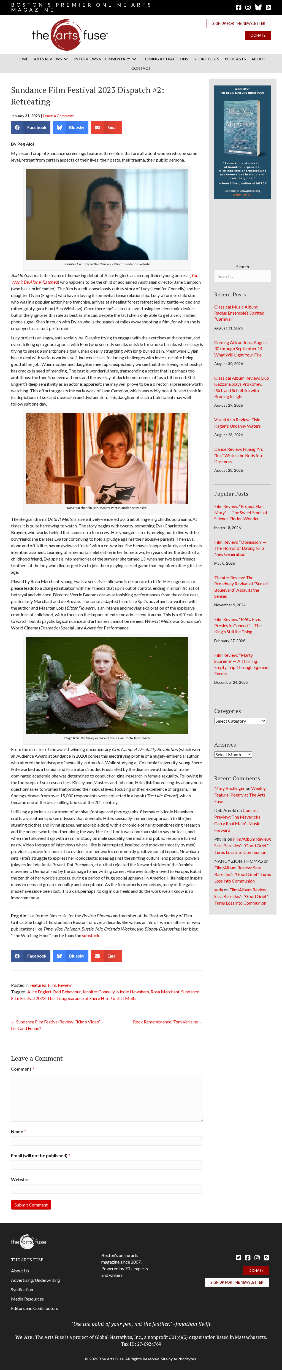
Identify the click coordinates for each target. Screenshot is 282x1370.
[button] (239, 23)
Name (18, 1131)
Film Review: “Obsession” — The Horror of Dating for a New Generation (240, 548)
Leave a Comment (58, 115)
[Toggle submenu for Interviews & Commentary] (134, 59)
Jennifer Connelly (98, 991)
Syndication (22, 1289)
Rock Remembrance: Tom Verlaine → (168, 1021)
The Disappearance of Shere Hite (78, 998)
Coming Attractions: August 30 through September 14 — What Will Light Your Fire (240, 348)
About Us (20, 1270)
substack (90, 935)
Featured (37, 985)
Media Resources (27, 1298)
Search (242, 266)
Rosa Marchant (165, 991)
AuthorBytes (184, 1358)
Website (20, 1179)
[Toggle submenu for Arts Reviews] (66, 59)
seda (218, 889)
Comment (22, 1068)
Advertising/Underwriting (35, 1280)
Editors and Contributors (34, 1308)
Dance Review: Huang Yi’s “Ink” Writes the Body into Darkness (239, 455)
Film (52, 985)
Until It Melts (123, 998)
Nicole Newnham (132, 991)
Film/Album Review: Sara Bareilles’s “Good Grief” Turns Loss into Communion (242, 845)
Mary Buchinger (229, 788)
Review (65, 985)
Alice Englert (39, 991)
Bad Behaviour (67, 991)
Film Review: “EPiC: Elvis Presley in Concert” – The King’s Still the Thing (238, 625)
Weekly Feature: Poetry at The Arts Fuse (240, 794)
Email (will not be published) (40, 1155)
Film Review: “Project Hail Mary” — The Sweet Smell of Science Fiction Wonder (240, 512)
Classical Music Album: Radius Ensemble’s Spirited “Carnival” (239, 313)
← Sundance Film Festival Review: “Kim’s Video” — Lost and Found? (58, 1025)
